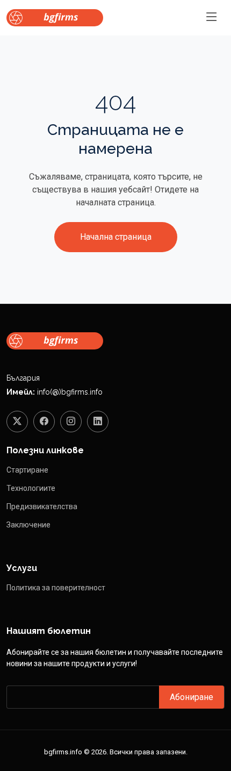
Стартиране (27, 470)
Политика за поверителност (55, 587)
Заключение (28, 525)
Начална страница (115, 237)
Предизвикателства (41, 506)
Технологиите (30, 488)
